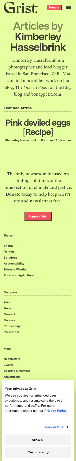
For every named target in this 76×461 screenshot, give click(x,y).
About (8, 302)
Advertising (12, 376)
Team (7, 308)
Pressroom (11, 332)
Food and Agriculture (56, 140)
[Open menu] (68, 7)
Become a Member (17, 370)
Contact (9, 314)
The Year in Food (31, 87)
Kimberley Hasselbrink (21, 140)
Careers (9, 320)
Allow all (38, 440)
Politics (9, 251)
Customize (35, 452)
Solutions (10, 257)
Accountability (14, 263)
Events (8, 364)
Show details (53, 427)
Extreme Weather (15, 269)
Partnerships (12, 326)
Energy (9, 245)
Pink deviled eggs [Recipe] (37, 127)
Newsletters (12, 359)
